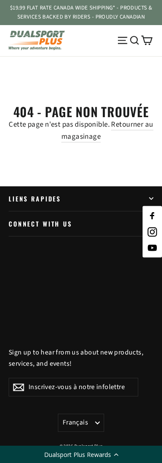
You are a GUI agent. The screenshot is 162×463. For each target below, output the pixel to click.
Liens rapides (35, 198)
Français (75, 422)
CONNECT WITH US (40, 223)
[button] (81, 454)
